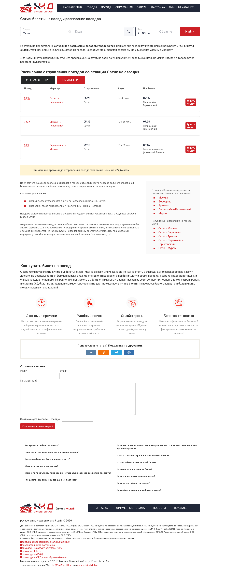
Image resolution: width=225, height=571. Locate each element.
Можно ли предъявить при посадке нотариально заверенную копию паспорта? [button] (68, 473)
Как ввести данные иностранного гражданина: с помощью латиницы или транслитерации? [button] (157, 447)
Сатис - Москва (167, 228)
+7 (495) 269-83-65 (62, 565)
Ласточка (158, 7)
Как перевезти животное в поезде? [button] (136, 476)
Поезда (106, 7)
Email (63, 370)
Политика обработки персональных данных (45, 542)
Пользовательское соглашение (38, 545)
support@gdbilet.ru (87, 565)
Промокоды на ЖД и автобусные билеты (43, 557)
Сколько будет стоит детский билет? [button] (136, 462)
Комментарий (28, 380)
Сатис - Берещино (169, 232)
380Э (27, 121)
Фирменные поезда (130, 507)
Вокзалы (180, 507)
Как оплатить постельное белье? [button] (134, 469)
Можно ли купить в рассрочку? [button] (41, 466)
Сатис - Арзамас (168, 236)
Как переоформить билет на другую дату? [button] (47, 459)
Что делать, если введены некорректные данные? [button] (52, 452)
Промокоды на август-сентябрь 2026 (41, 548)
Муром (162, 213)
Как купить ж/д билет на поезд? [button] (42, 445)
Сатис (53, 98)
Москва (54, 122)
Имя (23, 370)
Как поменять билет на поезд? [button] (133, 483)
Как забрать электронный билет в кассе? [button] (139, 490)
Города (91, 7)
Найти (189, 31)
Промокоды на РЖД (31, 554)
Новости (159, 507)
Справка (102, 507)
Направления (73, 7)
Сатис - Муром (167, 248)
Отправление (38, 80)
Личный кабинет (181, 7)
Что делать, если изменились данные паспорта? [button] (51, 480)
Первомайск (56, 102)
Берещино (164, 201)
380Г (26, 145)
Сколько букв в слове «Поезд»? (40, 419)
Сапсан (142, 7)
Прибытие (71, 80)
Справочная (124, 7)
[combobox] (46, 31)
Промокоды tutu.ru (30, 551)
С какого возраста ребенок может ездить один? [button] (143, 455)
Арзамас (163, 205)
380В (27, 98)
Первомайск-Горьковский (174, 209)
